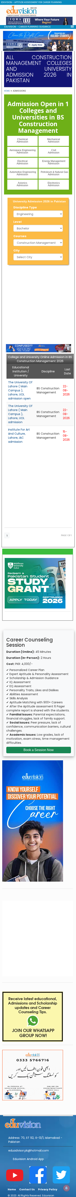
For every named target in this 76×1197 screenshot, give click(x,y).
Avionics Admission (22, 184)
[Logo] (38, 1122)
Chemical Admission (22, 140)
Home (7, 90)
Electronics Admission (54, 184)
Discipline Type (25, 207)
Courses (19, 236)
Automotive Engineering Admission (23, 173)
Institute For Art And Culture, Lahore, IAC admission (19, 436)
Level (17, 222)
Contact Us (27, 1189)
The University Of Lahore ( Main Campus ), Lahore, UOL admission (20, 414)
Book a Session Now (39, 750)
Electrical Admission (22, 162)
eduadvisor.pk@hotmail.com (28, 1150)
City (16, 250)
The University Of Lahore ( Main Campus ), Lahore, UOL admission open (20, 390)
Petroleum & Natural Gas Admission (54, 173)
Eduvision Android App (28, 1159)
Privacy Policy (47, 1189)
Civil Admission (53, 151)
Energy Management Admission (53, 162)
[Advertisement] (38, 304)
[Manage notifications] (66, 1188)
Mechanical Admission (53, 140)
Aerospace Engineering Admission (23, 151)
